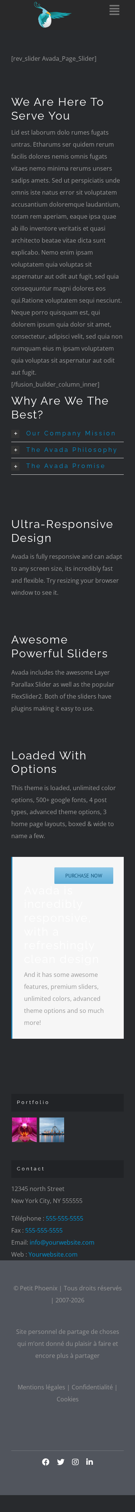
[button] (67, 434)
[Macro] (24, 1129)
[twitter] (60, 1462)
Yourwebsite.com (53, 1254)
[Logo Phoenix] (53, 5)
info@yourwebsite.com (62, 1242)
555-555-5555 (64, 1218)
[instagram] (75, 1462)
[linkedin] (89, 1462)
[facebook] (46, 1462)
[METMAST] (51, 1129)
